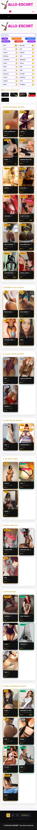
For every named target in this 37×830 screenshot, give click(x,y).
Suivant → (25, 815)
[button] (8, 16)
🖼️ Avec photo (5, 41)
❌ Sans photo (18, 41)
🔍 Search (4, 38)
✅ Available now (16, 38)
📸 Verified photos (30, 38)
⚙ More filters (31, 41)
